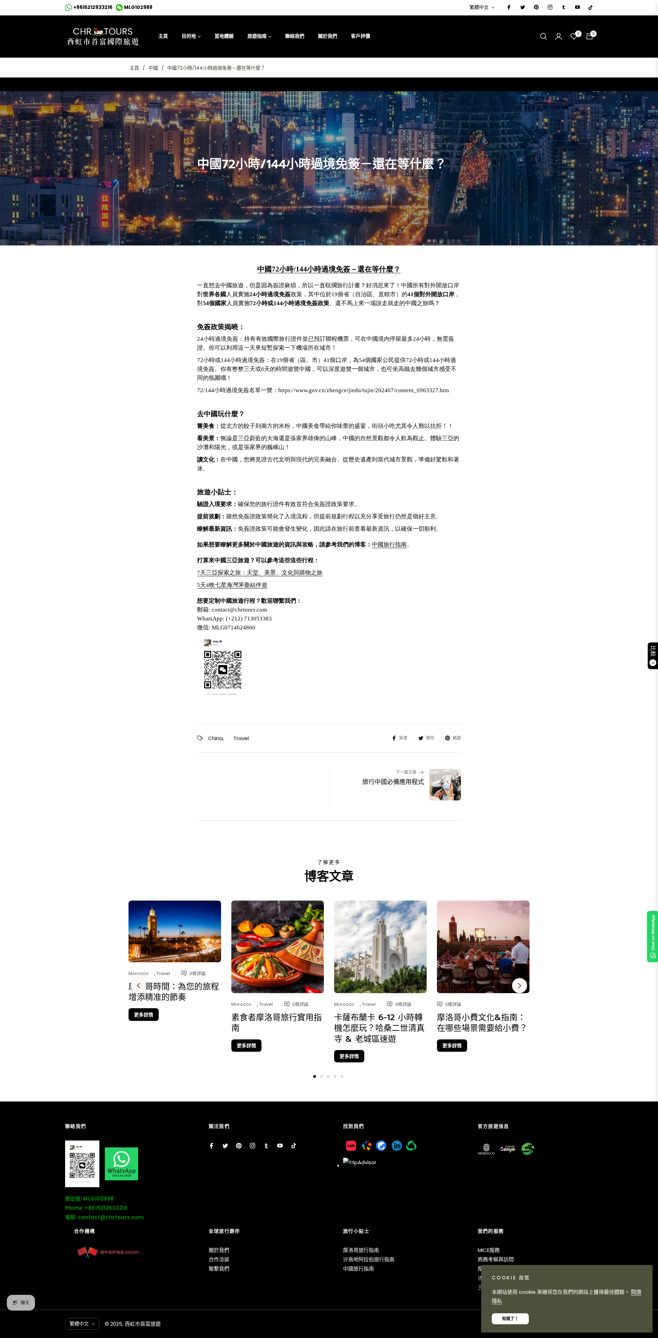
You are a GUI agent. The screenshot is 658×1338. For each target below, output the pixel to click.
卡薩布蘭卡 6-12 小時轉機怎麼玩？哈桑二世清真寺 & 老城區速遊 (379, 1028)
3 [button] (328, 1076)
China (215, 738)
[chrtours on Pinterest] (536, 7)
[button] (543, 36)
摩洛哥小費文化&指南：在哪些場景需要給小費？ (482, 1022)
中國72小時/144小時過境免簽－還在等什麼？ (329, 269)
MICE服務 (489, 1250)
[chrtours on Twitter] (522, 7)
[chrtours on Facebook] (508, 7)
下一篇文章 (406, 772)
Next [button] (519, 985)
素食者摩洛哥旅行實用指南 (276, 1022)
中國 (153, 67)
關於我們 (219, 1250)
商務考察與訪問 (496, 1259)
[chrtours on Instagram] (549, 7)
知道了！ (510, 1319)
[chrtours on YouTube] (577, 7)
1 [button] (314, 1076)
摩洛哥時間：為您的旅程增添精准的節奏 (174, 991)
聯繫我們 (219, 1268)
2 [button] (321, 1076)
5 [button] (342, 1076)
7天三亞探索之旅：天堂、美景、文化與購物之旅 (259, 572)
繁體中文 (479, 7)
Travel (241, 738)
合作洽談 (219, 1259)
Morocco (139, 973)
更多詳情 (143, 1014)
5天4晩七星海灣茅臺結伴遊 (232, 585)
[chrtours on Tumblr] (563, 7)
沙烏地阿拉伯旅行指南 (368, 1259)
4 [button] (335, 1076)
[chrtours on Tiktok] (590, 7)
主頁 (134, 67)
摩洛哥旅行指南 (361, 1250)
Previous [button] (138, 985)
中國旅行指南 (389, 544)
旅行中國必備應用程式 (393, 782)
